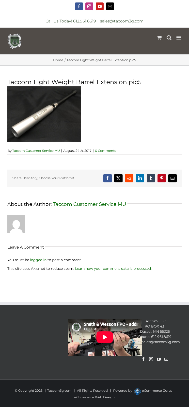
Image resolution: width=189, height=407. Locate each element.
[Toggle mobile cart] (159, 37)
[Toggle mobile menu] (179, 37)
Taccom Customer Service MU (36, 151)
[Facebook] (143, 359)
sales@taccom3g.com (121, 21)
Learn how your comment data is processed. (113, 268)
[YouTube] (159, 359)
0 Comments (105, 151)
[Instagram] (151, 359)
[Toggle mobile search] (169, 37)
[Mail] (166, 359)
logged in (38, 260)
